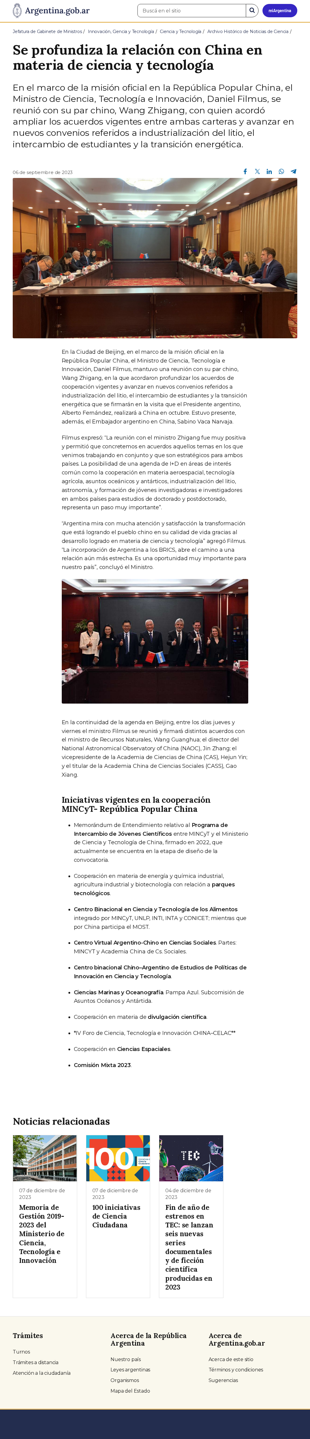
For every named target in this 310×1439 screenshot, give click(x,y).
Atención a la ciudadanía (42, 1373)
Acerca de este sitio (231, 1359)
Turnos (21, 1352)
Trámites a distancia (35, 1362)
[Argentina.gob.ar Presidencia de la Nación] (51, 11)
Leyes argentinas (130, 1370)
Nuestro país (125, 1359)
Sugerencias (223, 1380)
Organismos (124, 1380)
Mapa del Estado (130, 1391)
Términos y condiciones (236, 1370)
